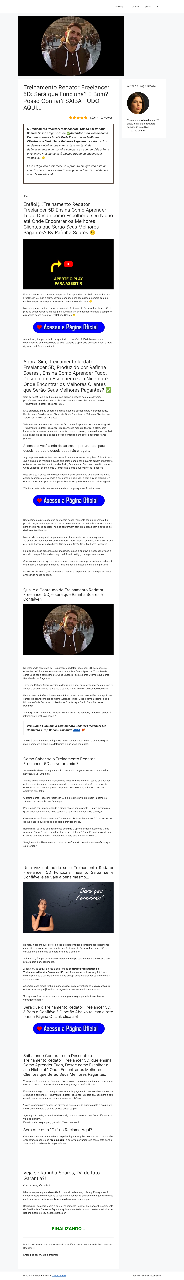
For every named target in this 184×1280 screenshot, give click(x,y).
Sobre (148, 6)
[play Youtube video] (68, 264)
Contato (135, 6)
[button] (157, 7)
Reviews (119, 6)
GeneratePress (59, 1275)
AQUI (76, 730)
